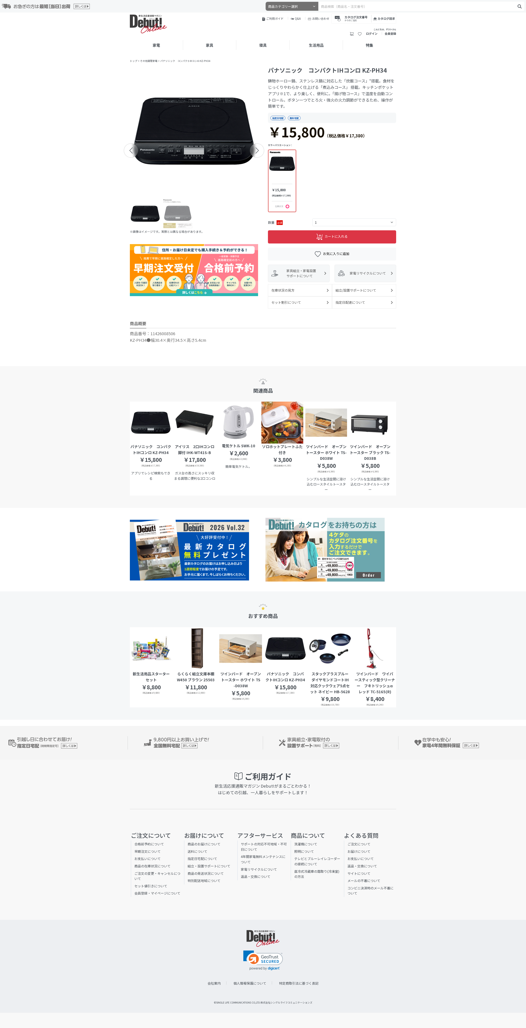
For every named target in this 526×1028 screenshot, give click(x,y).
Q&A (298, 18)
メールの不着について (363, 880)
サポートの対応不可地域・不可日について (264, 846)
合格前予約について (149, 843)
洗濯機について (305, 843)
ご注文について (358, 843)
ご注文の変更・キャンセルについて (157, 876)
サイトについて (358, 873)
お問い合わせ (320, 18)
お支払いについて (147, 858)
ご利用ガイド (275, 18)
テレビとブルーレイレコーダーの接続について (317, 861)
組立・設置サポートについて (209, 865)
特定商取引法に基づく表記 (298, 983)
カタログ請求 (386, 18)
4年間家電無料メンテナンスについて (263, 859)
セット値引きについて (150, 885)
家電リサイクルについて (259, 869)
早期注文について (147, 851)
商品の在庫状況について (152, 865)
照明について (304, 851)
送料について (197, 851)
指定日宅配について (202, 858)
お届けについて (358, 851)
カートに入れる (336, 236)
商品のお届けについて (204, 843)
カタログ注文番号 (356, 18)
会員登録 (390, 33)
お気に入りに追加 (336, 253)
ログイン (371, 33)
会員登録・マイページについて (157, 893)
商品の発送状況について (206, 873)
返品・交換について (255, 876)
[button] (131, 150)
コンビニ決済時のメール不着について (370, 890)
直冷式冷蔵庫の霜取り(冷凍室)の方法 (316, 874)
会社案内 (214, 983)
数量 (275, 222)
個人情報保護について (249, 983)
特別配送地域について (204, 880)
